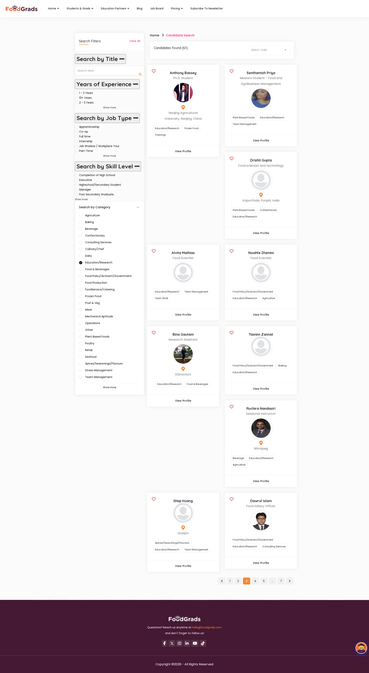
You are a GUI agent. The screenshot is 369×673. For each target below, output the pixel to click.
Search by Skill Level (105, 166)
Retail (88, 350)
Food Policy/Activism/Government (108, 276)
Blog (139, 8)
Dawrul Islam (261, 501)
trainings (160, 134)
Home (52, 8)
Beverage (91, 229)
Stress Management (98, 370)
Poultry (89, 343)
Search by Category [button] (94, 207)
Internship (85, 141)
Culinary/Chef (94, 249)
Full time (85, 136)
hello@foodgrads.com (207, 627)
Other (89, 330)
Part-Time (86, 151)
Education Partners (114, 8)
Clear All (134, 41)
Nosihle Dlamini (261, 253)
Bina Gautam (183, 334)
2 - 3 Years (86, 103)
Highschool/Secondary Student (100, 185)
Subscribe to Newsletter (206, 8)
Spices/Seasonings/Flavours (104, 363)
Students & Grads (79, 8)
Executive (85, 180)
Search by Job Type (104, 118)
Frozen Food (93, 296)
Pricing (176, 8)
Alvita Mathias (183, 253)
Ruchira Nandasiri (260, 408)
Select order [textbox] (259, 50)
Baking (89, 222)
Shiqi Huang (183, 501)
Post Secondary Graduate (96, 194)
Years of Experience (104, 84)
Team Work (161, 298)
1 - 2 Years (86, 93)
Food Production (96, 283)
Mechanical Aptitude (99, 316)
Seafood (90, 357)
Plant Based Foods (97, 337)
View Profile (183, 151)
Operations (92, 323)
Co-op (83, 132)
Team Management (98, 377)
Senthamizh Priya (261, 73)
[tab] (109, 207)
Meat (88, 310)
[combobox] (269, 50)
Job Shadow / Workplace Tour (99, 146)
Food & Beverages (97, 269)
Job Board (156, 8)
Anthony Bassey (183, 73)
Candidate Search (180, 35)
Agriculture (92, 215)
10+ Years (85, 98)
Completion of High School (97, 175)
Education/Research (98, 262)
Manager (85, 189)
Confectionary (95, 235)
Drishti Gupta (261, 160)
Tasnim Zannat (261, 334)
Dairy (88, 256)
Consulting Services (98, 242)
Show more (109, 107)
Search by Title (97, 59)
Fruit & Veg (92, 303)
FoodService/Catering (100, 289)
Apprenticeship (89, 127)
